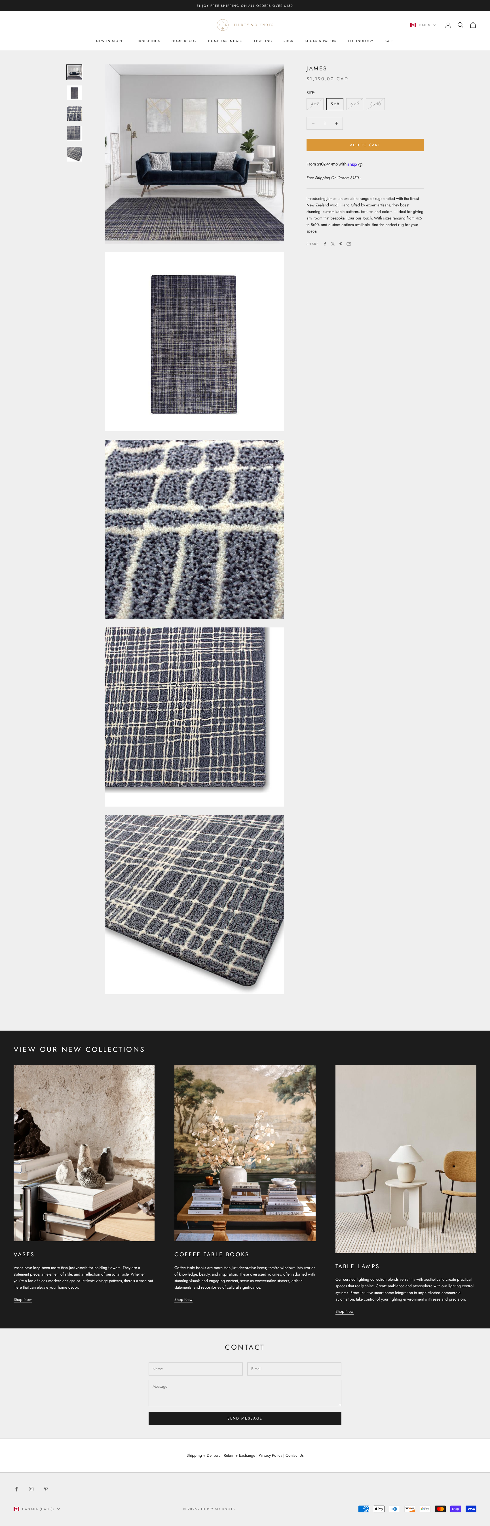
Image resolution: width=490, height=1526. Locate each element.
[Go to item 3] (74, 113)
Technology (360, 41)
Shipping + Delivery (203, 1455)
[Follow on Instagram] (31, 1489)
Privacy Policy (270, 1455)
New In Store (109, 41)
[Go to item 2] (74, 93)
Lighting (263, 41)
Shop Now (23, 1299)
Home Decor (184, 41)
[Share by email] (349, 244)
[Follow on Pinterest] (46, 1489)
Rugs (288, 41)
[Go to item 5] (74, 154)
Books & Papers (321, 41)
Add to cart (365, 145)
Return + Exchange (239, 1455)
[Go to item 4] (74, 134)
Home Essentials (225, 41)
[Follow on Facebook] (16, 1489)
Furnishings (147, 41)
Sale (389, 41)
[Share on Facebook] (325, 244)
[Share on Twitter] (333, 244)
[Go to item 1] (74, 72)
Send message (244, 1418)
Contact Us (295, 1455)
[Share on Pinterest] (341, 244)
